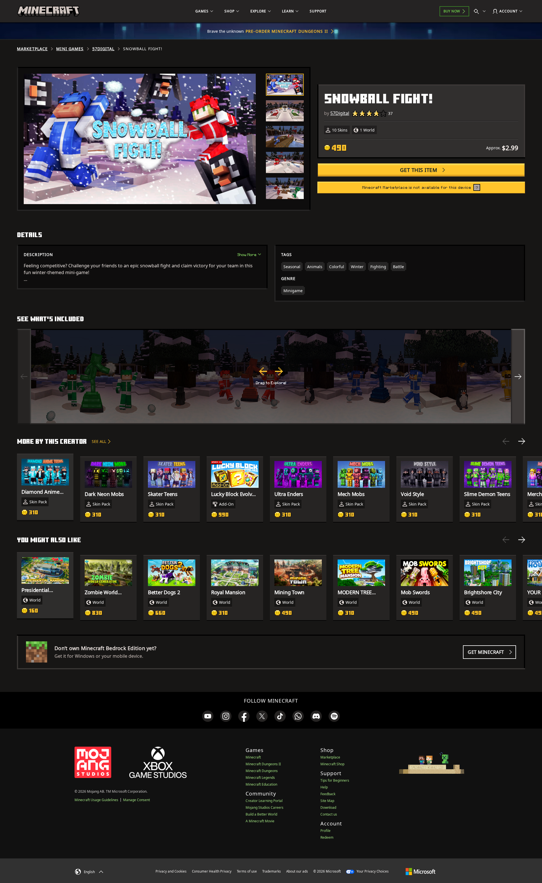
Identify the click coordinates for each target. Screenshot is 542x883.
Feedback (327, 794)
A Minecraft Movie (260, 821)
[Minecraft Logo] (48, 11)
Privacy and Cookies (171, 871)
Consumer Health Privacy (211, 871)
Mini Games (70, 48)
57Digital (103, 48)
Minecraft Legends (260, 777)
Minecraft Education (261, 784)
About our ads (297, 871)
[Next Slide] (521, 441)
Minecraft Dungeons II (263, 764)
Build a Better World (261, 814)
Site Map (327, 800)
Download (328, 807)
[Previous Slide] (505, 441)
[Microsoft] (420, 871)
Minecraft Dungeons (262, 770)
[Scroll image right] (518, 376)
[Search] (481, 11)
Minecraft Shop (332, 764)
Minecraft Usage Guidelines (96, 800)
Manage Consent (136, 800)
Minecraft (253, 757)
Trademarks (271, 871)
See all (99, 441)
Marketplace (32, 48)
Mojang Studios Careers (264, 807)
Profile (325, 830)
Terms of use (247, 871)
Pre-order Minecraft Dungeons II (287, 31)
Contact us (328, 814)
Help (324, 787)
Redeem (326, 837)
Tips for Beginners (334, 780)
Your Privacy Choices (372, 871)
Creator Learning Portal (264, 800)
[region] (271, 376)
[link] (207, 716)
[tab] (285, 85)
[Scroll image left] (24, 376)
